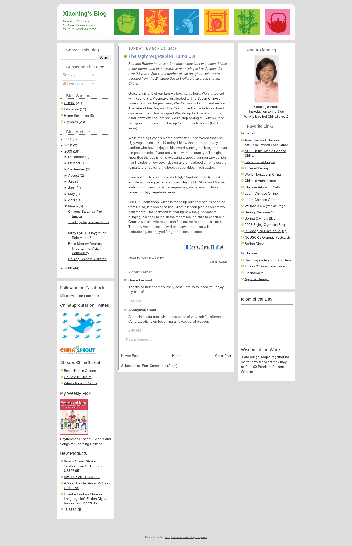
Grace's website (140, 221)
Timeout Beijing (256, 168)
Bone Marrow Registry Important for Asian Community (85, 248)
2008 (68, 268)
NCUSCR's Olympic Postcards (267, 237)
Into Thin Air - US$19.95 (82, 477)
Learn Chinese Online (261, 193)
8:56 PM (134, 301)
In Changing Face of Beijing (266, 231)
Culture (69, 103)
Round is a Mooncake (151, 98)
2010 (68, 145)
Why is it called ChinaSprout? (266, 116)
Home (176, 355)
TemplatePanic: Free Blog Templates (186, 537)
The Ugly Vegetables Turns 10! (161, 56)
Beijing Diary (254, 243)
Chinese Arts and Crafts (263, 187)
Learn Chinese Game (261, 199)
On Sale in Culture (78, 377)
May (71, 194)
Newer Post (130, 355)
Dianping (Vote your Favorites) (268, 260)
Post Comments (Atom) (159, 366)
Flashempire (254, 273)
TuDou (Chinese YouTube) (265, 266)
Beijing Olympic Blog (260, 218)
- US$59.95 (72, 510)
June (72, 187)
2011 (68, 139)
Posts (70, 75)
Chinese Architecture (260, 181)
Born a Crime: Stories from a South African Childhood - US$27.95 (85, 466)
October (74, 163)
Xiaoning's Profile (266, 107)
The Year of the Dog (143, 108)
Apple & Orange (257, 279)
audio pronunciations (144, 187)
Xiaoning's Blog (85, 13)
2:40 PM (134, 330)
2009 (68, 151)
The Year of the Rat (181, 108)
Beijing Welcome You (261, 212)
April (71, 200)
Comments (74, 83)
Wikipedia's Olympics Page (265, 206)
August (73, 175)
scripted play (177, 182)
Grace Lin (135, 93)
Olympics (71, 122)
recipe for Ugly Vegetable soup (151, 192)
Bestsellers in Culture (80, 371)
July (71, 181)
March (73, 206)
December (76, 157)
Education (71, 109)
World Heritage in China (263, 174)
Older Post (223, 355)
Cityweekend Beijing (260, 162)
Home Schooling (76, 115)
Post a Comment (139, 339)
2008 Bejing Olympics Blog (265, 225)
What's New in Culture (80, 383)
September (76, 169)
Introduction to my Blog (266, 111)
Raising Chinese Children (87, 259)
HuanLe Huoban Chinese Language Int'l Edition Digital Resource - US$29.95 (85, 498)
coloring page (153, 182)
